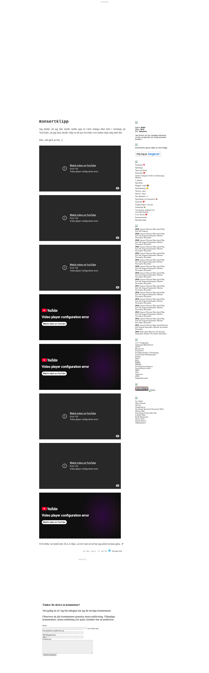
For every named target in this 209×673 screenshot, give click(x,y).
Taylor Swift (140, 419)
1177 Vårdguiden (142, 343)
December (147, 238)
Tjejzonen (139, 374)
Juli (140, 231)
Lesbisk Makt (140, 415)
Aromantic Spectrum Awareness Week (149, 409)
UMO (137, 376)
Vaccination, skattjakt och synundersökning (144, 211)
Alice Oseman (140, 403)
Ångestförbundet (141, 378)
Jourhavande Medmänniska (145, 355)
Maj (162, 229)
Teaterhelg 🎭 (140, 207)
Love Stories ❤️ (141, 215)
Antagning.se (140, 407)
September (152, 236)
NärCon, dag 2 (140, 191)
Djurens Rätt (140, 411)
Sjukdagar (139, 168)
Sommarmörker (141, 217)
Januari (142, 229)
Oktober (160, 236)
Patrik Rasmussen (141, 417)
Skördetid (139, 183)
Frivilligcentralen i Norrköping (147, 353)
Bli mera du (139, 349)
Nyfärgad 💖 (140, 165)
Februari (149, 229)
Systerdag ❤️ (140, 173)
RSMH (137, 362)
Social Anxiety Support (144, 366)
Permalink (117, 551)
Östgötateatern (140, 423)
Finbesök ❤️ (140, 202)
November (139, 238)
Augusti (145, 231)
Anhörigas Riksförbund (144, 345)
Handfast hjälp (140, 220)
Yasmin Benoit (140, 421)
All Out (138, 405)
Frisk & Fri (139, 351)
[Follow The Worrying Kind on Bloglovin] (109, 551)
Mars (155, 229)
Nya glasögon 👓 (141, 196)
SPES (137, 370)
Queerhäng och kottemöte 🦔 (146, 199)
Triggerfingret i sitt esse (144, 205)
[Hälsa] (152, 390)
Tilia (137, 372)
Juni (136, 231)
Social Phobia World (143, 368)
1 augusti (138, 180)
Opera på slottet (141, 170)
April (159, 229)
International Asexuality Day (146, 413)
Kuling (137, 356)
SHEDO (138, 364)
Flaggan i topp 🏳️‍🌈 (142, 185)
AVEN (137, 347)
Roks (137, 360)
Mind (137, 358)
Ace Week (139, 401)
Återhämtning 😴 (141, 188)
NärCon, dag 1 (140, 194)
